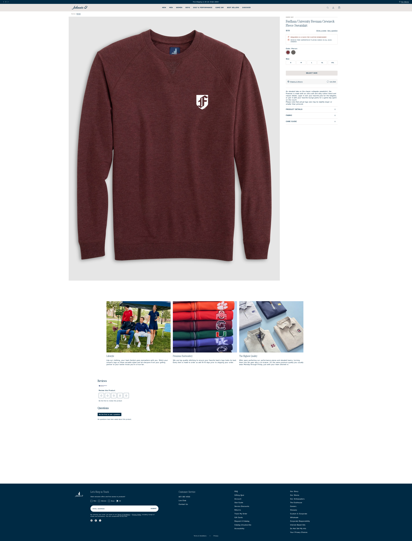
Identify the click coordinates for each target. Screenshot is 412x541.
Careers (293, 506)
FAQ (236, 491)
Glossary (293, 510)
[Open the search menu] (328, 7)
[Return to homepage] (79, 8)
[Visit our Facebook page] (96, 520)
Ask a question (332, 30)
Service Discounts (241, 506)
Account (237, 499)
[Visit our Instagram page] (91, 520)
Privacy (216, 536)
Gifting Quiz (239, 495)
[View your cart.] (338, 7)
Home (73, 14)
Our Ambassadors (297, 499)
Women (179, 7)
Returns (237, 510)
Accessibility (239, 529)
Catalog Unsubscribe (242, 525)
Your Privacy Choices (298, 532)
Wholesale (294, 517)
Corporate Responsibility (300, 521)
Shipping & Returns (296, 81)
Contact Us (183, 504)
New (164, 7)
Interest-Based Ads (297, 525)
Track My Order (240, 514)
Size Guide (238, 503)
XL (322, 62)
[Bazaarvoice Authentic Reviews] (103, 385)
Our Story (294, 491)
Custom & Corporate (298, 514)
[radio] (288, 52)
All (120, 501)
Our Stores (405, 2)
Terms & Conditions (123, 514)
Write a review (321, 30)
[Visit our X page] (100, 520)
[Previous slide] (3, 2)
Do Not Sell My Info (298, 529)
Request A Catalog (241, 521)
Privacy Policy (136, 514)
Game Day (219, 7)
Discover (246, 7)
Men (171, 7)
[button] (101, 395)
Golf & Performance (202, 7)
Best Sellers (233, 7)
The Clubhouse (296, 503)
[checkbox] (91, 501)
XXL (332, 62)
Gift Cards (238, 517)
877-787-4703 (184, 497)
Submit (153, 508)
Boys (188, 7)
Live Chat (333, 81)
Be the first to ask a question (109, 414)
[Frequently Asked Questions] (206, 2)
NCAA (78, 14)
